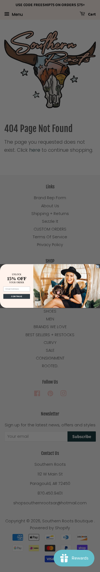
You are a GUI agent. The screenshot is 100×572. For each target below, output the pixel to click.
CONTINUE (16, 296)
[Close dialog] (97, 266)
